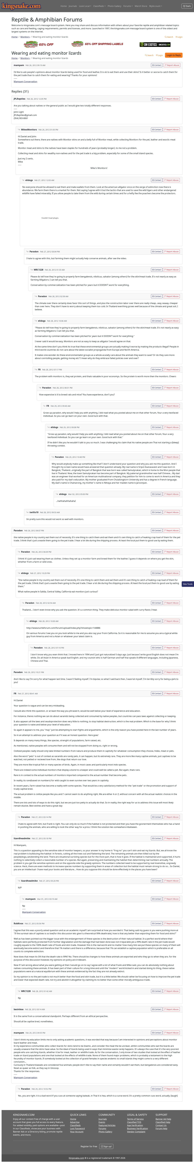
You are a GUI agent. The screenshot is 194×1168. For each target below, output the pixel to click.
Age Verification (135, 1125)
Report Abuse (173, 65)
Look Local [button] (84, 6)
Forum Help (161, 1128)
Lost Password (77, 1128)
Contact (157, 65)
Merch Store (141, 6)
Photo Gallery (114, 6)
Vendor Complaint (136, 1131)
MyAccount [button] (154, 6)
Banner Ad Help (163, 1119)
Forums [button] (127, 6)
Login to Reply (174, 55)
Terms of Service (135, 1119)
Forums (102, 1128)
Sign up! (107, 1146)
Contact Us (161, 1125)
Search (170, 37)
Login (180, 37)
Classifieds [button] (98, 6)
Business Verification (137, 1128)
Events (102, 1122)
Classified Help (163, 1122)
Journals (73, 6)
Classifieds (75, 1125)
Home (64, 6)
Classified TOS (134, 1122)
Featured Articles (107, 1125)
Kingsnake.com (76, 1158)
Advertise (74, 1122)
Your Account (76, 1131)
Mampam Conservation (25, 81)
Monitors (25, 36)
